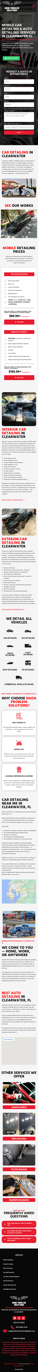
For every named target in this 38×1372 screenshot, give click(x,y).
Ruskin (5, 1353)
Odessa (5, 1348)
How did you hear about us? (13, 124)
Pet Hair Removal (19, 1169)
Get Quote (20, 322)
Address (6, 101)
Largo (28, 1344)
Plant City (32, 1351)
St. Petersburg (13, 1342)
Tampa (4, 1342)
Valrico (31, 1346)
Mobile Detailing (8, 1260)
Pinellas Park (20, 1344)
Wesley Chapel (25, 1348)
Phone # (7, 86)
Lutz (12, 1344)
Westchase (24, 1355)
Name (6, 78)
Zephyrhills (15, 1351)
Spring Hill (15, 1355)
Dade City (24, 1351)
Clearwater (23, 1342)
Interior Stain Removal (9, 1285)
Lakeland (33, 1353)
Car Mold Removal (8, 1272)
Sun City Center (14, 1353)
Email (6, 94)
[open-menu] (33, 6)
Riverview (6, 1344)
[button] (3, 224)
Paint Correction (19, 1138)
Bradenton (25, 1353)
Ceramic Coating (19, 1107)
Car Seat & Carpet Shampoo (11, 1277)
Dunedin (13, 1346)
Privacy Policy (19, 1369)
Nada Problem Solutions (11, 1364)
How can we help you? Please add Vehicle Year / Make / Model (19, 110)
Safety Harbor (22, 1346)
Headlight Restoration (19, 1200)
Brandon (32, 1342)
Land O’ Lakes (14, 1348)
